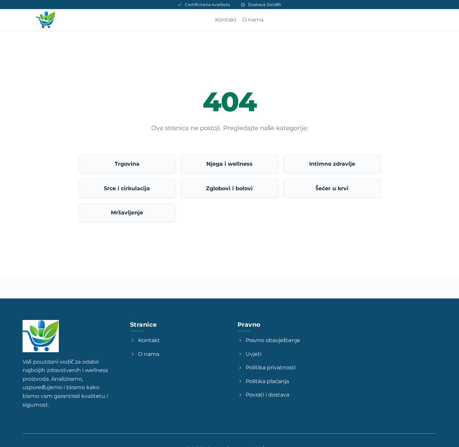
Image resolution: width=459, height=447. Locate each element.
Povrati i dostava (267, 395)
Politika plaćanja (267, 381)
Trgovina (127, 164)
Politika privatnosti (271, 367)
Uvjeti (253, 354)
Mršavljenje (127, 212)
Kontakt (226, 19)
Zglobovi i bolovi (229, 188)
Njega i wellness (229, 164)
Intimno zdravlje (332, 164)
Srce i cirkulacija (127, 188)
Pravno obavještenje (273, 340)
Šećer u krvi (332, 188)
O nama (252, 19)
